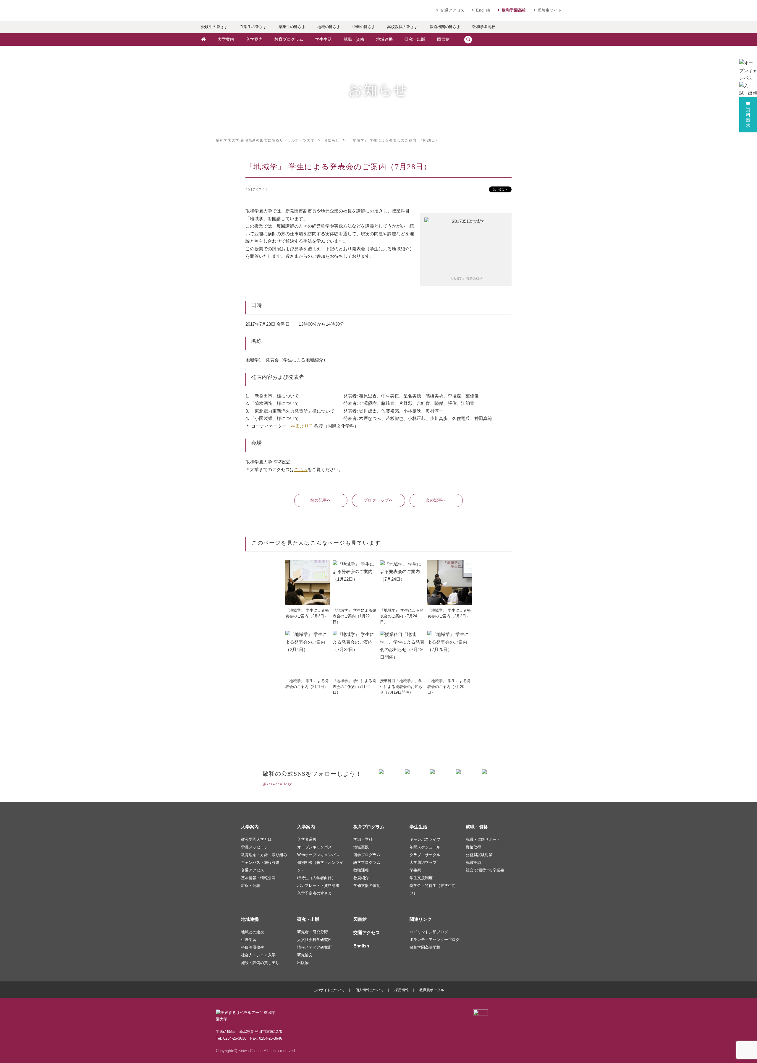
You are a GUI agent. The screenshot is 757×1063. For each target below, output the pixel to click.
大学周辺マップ (423, 862)
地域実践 (361, 847)
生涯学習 (248, 939)
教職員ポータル (431, 990)
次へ (436, 500)
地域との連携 (252, 932)
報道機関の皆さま (445, 27)
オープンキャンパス (314, 847)
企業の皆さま (363, 27)
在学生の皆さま (253, 27)
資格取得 (473, 847)
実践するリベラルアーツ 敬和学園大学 (251, 10)
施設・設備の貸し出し (260, 962)
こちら (301, 469)
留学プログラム (366, 855)
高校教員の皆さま (402, 27)
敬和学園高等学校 (425, 947)
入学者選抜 (306, 839)
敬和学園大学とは (256, 839)
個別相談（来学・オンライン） (320, 866)
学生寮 (415, 870)
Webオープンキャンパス (318, 855)
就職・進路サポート (483, 839)
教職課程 (361, 870)
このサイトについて (329, 990)
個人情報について (369, 990)
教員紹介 (361, 878)
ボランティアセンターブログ (435, 939)
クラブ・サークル (425, 855)
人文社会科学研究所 (314, 939)
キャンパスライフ (425, 839)
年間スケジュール (425, 847)
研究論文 (305, 955)
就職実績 (473, 862)
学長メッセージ (254, 847)
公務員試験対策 (479, 855)
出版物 (303, 962)
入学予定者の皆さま (314, 893)
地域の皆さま (328, 27)
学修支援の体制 (366, 885)
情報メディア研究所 (314, 947)
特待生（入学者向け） (316, 878)
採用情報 (401, 990)
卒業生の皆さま (292, 27)
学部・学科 (363, 839)
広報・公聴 (250, 885)
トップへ (378, 500)
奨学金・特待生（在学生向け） (433, 889)
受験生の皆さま (214, 27)
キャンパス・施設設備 (260, 862)
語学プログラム (366, 862)
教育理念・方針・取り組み (264, 855)
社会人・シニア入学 (258, 955)
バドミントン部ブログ (429, 932)
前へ (320, 500)
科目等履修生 (252, 947)
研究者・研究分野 (312, 932)
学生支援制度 (421, 878)
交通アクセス (452, 10)
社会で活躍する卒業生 (485, 870)
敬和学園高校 (514, 10)
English (483, 10)
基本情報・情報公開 (258, 878)
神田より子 (302, 426)
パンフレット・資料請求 (318, 885)
